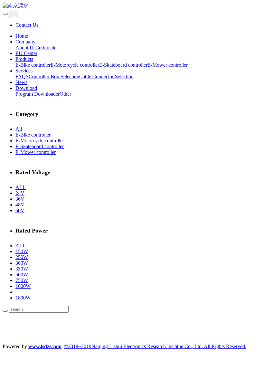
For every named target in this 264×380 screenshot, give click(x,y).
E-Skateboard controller (123, 65)
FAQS (22, 76)
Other (65, 94)
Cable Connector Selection (106, 76)
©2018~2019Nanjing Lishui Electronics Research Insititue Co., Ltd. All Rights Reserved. (155, 346)
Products (24, 59)
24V (19, 193)
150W (21, 251)
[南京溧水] (132, 6)
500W (21, 274)
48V (19, 204)
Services (24, 70)
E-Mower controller (167, 65)
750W (21, 280)
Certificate (45, 47)
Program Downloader (37, 94)
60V (19, 210)
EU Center (26, 53)
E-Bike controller (33, 65)
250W (21, 257)
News (21, 82)
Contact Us (26, 25)
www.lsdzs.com (44, 346)
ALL (20, 187)
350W (21, 268)
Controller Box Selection (54, 76)
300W (21, 263)
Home (21, 36)
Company (25, 41)
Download (26, 88)
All (18, 129)
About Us (25, 47)
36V (19, 199)
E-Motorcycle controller (75, 65)
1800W (23, 297)
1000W (23, 286)
